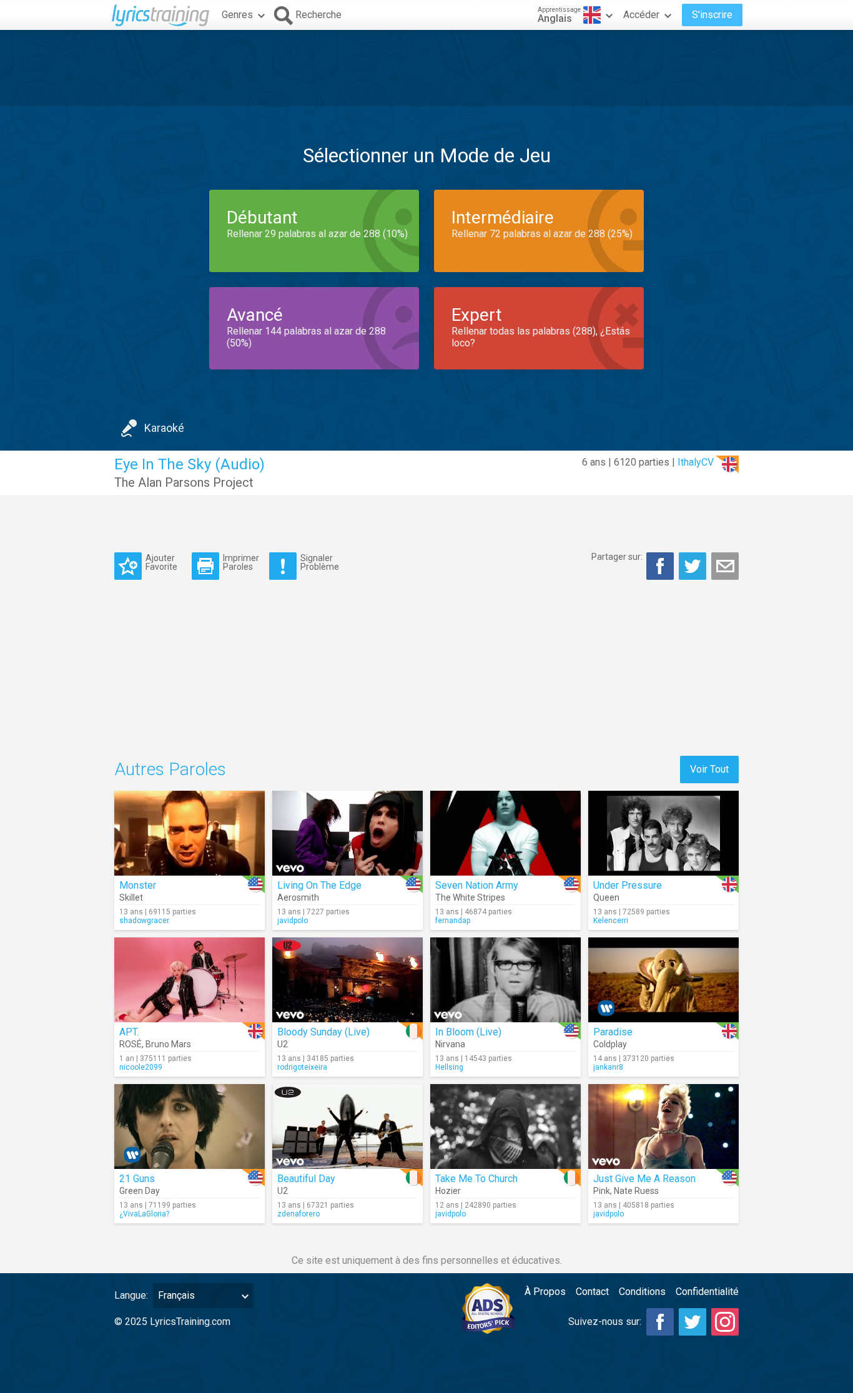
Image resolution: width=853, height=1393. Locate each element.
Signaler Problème (319, 562)
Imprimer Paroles (241, 562)
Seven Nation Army (476, 885)
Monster (137, 885)
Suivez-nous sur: (604, 1321)
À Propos (545, 1292)
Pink (601, 1191)
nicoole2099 (140, 1067)
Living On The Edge (319, 885)
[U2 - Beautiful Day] (347, 1126)
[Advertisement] (426, 68)
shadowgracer (144, 920)
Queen (606, 897)
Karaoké (164, 427)
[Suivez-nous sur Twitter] (692, 1322)
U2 (282, 1044)
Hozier (448, 1191)
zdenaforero (298, 1214)
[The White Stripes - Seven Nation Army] (505, 833)
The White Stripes (470, 897)
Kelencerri (610, 920)
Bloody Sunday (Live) (323, 1032)
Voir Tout (709, 769)
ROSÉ (130, 1044)
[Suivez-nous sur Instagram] (725, 1322)
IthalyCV (696, 462)
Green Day (139, 1191)
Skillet (131, 897)
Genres (237, 15)
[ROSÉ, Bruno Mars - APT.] (189, 979)
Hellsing (449, 1067)
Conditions (642, 1292)
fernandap (452, 920)
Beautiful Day (306, 1179)
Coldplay (610, 1044)
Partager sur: (617, 556)
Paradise (613, 1032)
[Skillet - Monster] (189, 833)
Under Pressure (627, 885)
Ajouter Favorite (161, 562)
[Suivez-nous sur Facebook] (660, 1322)
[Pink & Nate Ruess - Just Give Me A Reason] (663, 1126)
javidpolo (292, 920)
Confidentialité (707, 1292)
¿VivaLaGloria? (144, 1214)
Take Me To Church (476, 1179)
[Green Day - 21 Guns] (189, 1126)
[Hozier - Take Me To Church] (505, 1126)
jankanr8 (608, 1067)
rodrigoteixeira (302, 1067)
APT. (129, 1032)
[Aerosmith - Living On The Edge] (347, 833)
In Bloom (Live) (468, 1032)
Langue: (131, 1295)
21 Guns (137, 1179)
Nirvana (450, 1044)
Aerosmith (298, 897)
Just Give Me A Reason (644, 1179)
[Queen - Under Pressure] (663, 833)
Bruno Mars (168, 1044)
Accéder (641, 15)
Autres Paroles (170, 769)
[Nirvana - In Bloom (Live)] (505, 979)
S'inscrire (712, 15)
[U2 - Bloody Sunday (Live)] (347, 979)
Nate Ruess (636, 1191)
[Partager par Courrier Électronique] (725, 566)
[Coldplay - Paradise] (663, 979)
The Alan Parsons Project (184, 482)
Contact (592, 1292)
